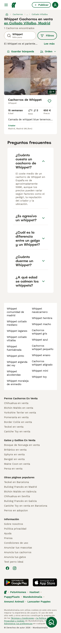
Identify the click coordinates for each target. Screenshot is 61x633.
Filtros (50, 35)
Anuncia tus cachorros (17, 552)
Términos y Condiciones (22, 618)
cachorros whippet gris (39, 332)
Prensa (8, 538)
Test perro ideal (13, 561)
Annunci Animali (14, 601)
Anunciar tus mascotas (18, 547)
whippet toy (39, 376)
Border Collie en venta (18, 422)
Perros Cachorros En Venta (21, 398)
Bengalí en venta (14, 459)
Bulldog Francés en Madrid (20, 486)
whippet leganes (17, 330)
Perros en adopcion (16, 510)
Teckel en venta (13, 426)
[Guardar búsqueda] (51, 622)
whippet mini (40, 370)
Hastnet (34, 592)
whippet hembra (42, 318)
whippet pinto (15, 355)
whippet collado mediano (17, 323)
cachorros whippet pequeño (42, 347)
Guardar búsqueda (22, 51)
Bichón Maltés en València (20, 491)
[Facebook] (7, 568)
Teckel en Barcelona (16, 482)
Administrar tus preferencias (18, 623)
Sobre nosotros (13, 524)
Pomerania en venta (16, 417)
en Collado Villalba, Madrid (27, 23)
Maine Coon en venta (17, 463)
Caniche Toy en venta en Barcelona (25, 505)
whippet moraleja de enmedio (17, 382)
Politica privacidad (15, 528)
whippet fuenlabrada (14, 348)
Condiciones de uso (16, 542)
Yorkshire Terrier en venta (20, 412)
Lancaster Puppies (38, 601)
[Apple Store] (44, 582)
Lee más (49, 43)
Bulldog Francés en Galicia (20, 501)
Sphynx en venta (14, 454)
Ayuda (7, 533)
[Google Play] (16, 582)
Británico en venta (15, 449)
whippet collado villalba (17, 338)
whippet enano (41, 355)
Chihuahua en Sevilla (17, 496)
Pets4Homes (18, 592)
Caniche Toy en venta (17, 431)
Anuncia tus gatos (15, 557)
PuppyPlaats (12, 596)
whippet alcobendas (14, 373)
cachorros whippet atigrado (42, 363)
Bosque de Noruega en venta (22, 445)
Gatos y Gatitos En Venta (19, 440)
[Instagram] (14, 568)
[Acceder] (55, 5)
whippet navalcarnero (40, 310)
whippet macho (41, 324)
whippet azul (40, 339)
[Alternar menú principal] (6, 5)
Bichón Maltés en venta (18, 407)
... (27, 14)
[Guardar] (49, 101)
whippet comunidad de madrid (15, 312)
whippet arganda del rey (17, 363)
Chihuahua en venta (16, 403)
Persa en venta (13, 468)
